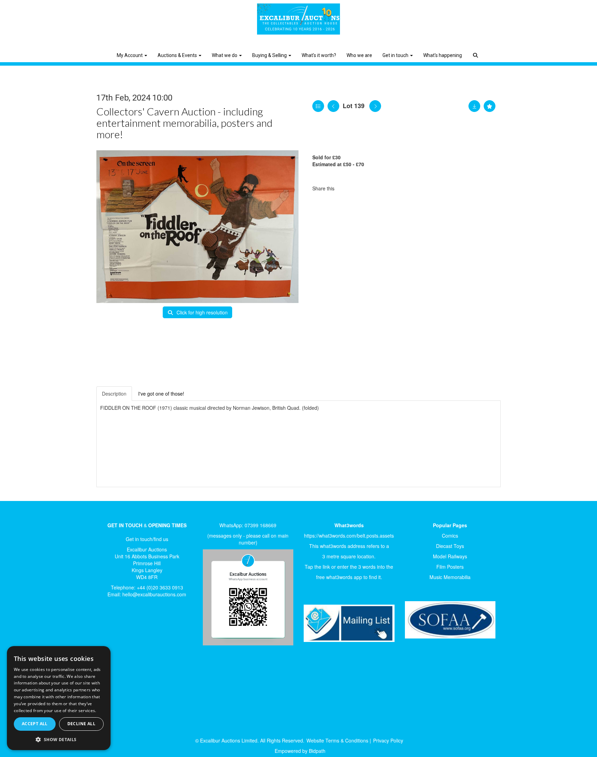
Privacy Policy (388, 740)
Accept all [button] (35, 724)
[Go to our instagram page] (374, 188)
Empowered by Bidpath (300, 750)
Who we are (359, 55)
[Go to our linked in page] (122, 626)
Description (114, 393)
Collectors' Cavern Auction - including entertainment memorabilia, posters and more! (184, 122)
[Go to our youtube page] (136, 626)
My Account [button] (130, 55)
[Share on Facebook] (345, 188)
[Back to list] (318, 106)
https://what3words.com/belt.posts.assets (349, 535)
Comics (450, 535)
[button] (476, 50)
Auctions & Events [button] (178, 55)
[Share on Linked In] (360, 188)
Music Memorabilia (450, 577)
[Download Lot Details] (474, 106)
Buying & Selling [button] (270, 55)
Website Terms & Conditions (337, 740)
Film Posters (450, 566)
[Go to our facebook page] (108, 626)
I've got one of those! (161, 393)
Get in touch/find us (147, 539)
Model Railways (450, 556)
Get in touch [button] (395, 55)
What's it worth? (319, 55)
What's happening (442, 55)
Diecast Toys (450, 545)
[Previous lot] (333, 106)
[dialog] (59, 698)
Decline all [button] (81, 724)
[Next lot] (375, 106)
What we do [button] (225, 55)
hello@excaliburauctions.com (154, 594)
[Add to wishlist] (489, 106)
